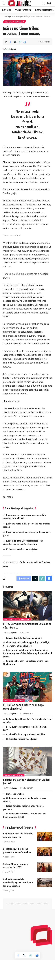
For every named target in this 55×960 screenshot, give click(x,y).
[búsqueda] (43, 3)
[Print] (24, 41)
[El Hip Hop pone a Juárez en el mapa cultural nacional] (27, 687)
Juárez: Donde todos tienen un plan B (24, 638)
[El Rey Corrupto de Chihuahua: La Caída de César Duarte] (27, 606)
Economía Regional (13, 775)
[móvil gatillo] (5, 3)
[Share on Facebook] (10, 41)
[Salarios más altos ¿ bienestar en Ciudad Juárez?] (27, 761)
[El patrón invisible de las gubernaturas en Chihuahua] (44, 851)
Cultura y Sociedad (14, 22)
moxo (5, 566)
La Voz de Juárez (9, 49)
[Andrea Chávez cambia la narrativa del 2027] (44, 867)
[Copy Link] (20, 41)
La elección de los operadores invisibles (25, 734)
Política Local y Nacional (17, 619)
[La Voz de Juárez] (19, 3)
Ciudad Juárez (26, 562)
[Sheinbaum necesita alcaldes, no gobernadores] (44, 836)
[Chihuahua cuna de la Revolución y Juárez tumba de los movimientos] (44, 882)
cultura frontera (42, 562)
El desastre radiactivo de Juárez (22, 549)
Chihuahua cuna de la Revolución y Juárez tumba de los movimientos (18, 882)
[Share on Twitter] (15, 41)
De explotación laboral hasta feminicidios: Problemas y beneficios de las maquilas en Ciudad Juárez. (27, 653)
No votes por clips (15, 794)
